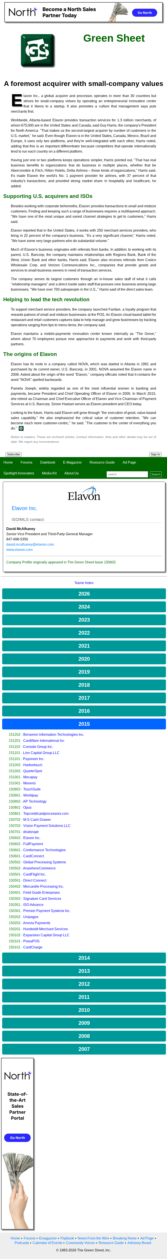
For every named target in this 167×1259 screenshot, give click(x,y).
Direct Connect (34, 880)
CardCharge (32, 947)
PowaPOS (31, 941)
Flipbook (67, 1238)
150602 (14, 838)
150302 (14, 898)
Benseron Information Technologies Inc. (53, 734)
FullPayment (33, 844)
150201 (14, 929)
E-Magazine (72, 462)
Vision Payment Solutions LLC (46, 826)
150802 (14, 801)
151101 (14, 753)
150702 (14, 819)
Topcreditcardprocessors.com (45, 813)
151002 (14, 765)
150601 (14, 850)
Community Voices (80, 1243)
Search (155, 474)
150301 (14, 905)
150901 (14, 795)
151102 (14, 747)
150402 (14, 886)
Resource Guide (102, 462)
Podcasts (22, 1243)
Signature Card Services (42, 898)
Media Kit (49, 473)
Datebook (47, 462)
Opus (27, 807)
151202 (14, 734)
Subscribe (13, 454)
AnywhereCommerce (39, 868)
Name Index (84, 583)
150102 (14, 935)
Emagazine (48, 1238)
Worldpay (30, 795)
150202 (14, 917)
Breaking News (125, 1238)
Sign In (155, 454)
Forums (26, 462)
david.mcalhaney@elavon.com (30, 544)
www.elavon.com (19, 549)
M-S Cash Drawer (37, 819)
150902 (14, 789)
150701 (14, 832)
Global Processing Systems (44, 862)
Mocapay (30, 777)
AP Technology (35, 801)
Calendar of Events (47, 1243)
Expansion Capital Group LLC (46, 935)
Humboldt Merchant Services (45, 929)
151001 (14, 777)
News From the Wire (93, 1238)
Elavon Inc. (31, 838)
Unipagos (30, 917)
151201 (14, 740)
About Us (71, 473)
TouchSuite (32, 789)
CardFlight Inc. (34, 874)
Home (8, 462)
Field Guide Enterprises (41, 892)
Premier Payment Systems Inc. (46, 911)
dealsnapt (30, 832)
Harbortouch (32, 765)
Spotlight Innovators (18, 473)
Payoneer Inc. (33, 759)
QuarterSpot (32, 771)
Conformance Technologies (44, 850)
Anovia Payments (36, 923)
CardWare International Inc (43, 740)
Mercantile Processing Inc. (43, 886)
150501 (14, 874)
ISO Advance (33, 905)
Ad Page (129, 462)
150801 (14, 807)
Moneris (29, 783)
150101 (14, 941)
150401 (14, 892)
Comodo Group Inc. (38, 747)
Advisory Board (139, 1243)
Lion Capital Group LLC (41, 753)
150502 (14, 862)
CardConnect (33, 856)
